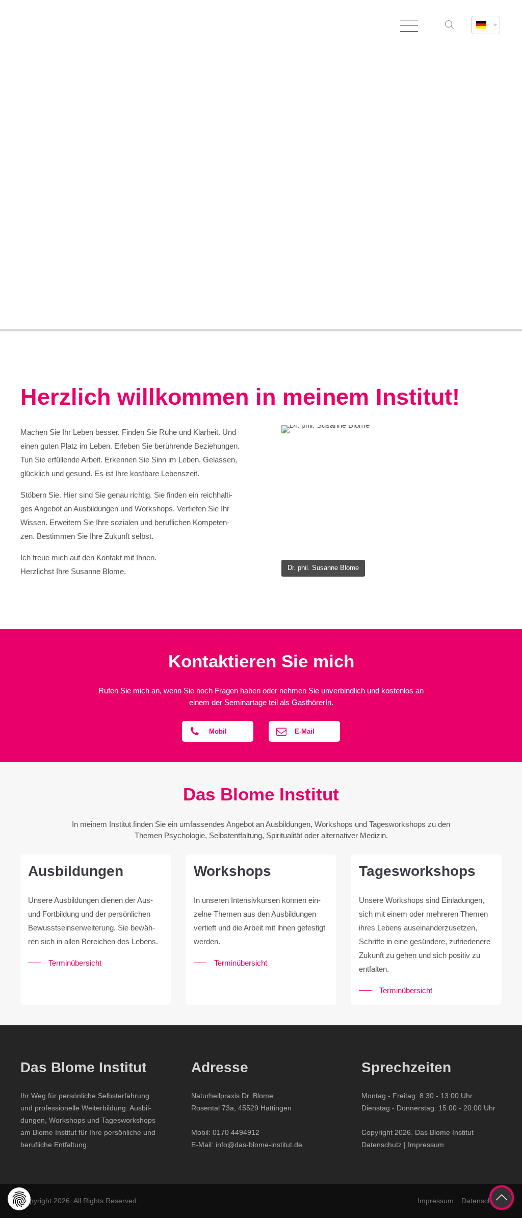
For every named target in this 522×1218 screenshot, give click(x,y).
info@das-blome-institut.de (259, 1145)
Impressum (426, 1145)
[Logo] (71, 25)
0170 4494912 (236, 1132)
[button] (451, 25)
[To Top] (501, 1197)
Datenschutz (381, 1145)
